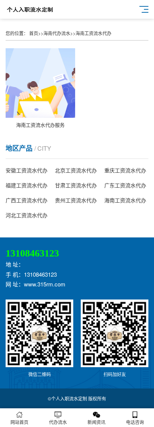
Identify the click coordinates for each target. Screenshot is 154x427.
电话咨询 (135, 422)
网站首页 (19, 422)
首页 (33, 33)
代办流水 (58, 422)
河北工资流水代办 (26, 215)
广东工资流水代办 (125, 185)
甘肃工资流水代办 (76, 185)
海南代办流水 (56, 33)
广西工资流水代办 (26, 200)
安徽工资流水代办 (26, 170)
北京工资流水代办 (76, 170)
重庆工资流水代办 (125, 170)
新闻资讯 (96, 422)
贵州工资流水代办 (76, 200)
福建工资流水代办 (26, 185)
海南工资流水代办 (93, 33)
